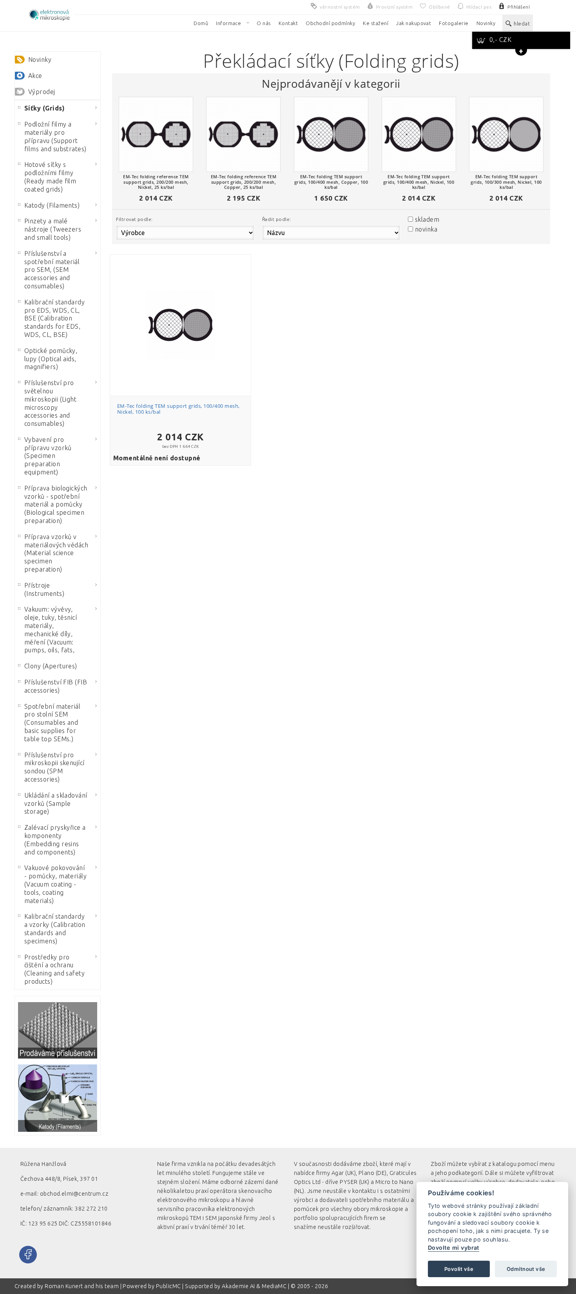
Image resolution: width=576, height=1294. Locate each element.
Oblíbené (184, 281)
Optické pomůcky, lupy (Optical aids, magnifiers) (51, 359)
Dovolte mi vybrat (453, 1248)
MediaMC (274, 1286)
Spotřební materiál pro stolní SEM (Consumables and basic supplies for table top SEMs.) (52, 722)
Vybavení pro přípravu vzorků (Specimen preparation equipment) (48, 456)
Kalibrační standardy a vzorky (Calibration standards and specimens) (54, 928)
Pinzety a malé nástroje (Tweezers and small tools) (53, 229)
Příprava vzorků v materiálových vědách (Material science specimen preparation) (56, 553)
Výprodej (41, 91)
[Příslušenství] (57, 1030)
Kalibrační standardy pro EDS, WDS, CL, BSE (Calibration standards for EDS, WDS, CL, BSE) (54, 318)
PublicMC (168, 1286)
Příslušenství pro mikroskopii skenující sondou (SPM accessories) (54, 767)
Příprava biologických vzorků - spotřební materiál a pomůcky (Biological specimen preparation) (55, 504)
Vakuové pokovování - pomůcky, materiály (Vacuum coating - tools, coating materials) (55, 884)
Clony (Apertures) (50, 666)
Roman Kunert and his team (82, 1286)
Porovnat (184, 295)
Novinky (39, 59)
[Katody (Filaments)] (57, 1098)
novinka (426, 229)
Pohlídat (184, 309)
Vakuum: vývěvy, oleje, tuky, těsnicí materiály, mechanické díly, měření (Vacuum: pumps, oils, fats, (50, 629)
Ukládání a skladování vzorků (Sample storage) (55, 803)
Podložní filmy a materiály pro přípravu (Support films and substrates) (55, 136)
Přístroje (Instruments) (44, 589)
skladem (427, 219)
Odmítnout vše (525, 1269)
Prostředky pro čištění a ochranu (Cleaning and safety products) (54, 969)
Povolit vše (458, 1269)
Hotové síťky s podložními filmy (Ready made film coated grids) (50, 176)
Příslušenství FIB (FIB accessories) (55, 686)
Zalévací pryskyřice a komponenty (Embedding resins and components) (55, 839)
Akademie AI (238, 1286)
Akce (35, 75)
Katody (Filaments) (52, 205)
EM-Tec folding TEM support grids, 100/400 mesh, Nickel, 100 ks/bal (178, 409)
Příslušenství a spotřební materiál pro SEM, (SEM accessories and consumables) (52, 270)
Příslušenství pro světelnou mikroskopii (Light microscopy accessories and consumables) (50, 403)
